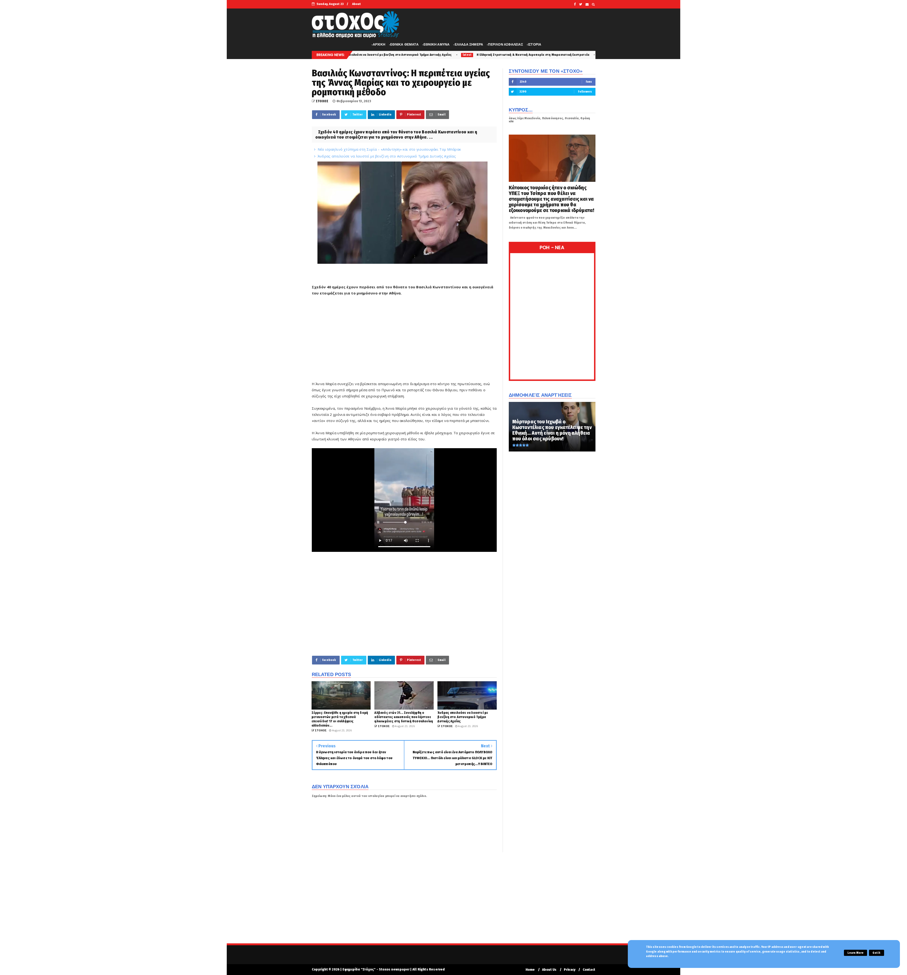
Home (530, 969)
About (356, 4)
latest (356, 54)
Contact (589, 969)
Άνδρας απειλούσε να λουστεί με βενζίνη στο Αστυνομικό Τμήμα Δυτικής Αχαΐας (387, 156)
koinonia (495, 54)
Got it (876, 952)
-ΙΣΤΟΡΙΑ (534, 44)
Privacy (569, 969)
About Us (549, 969)
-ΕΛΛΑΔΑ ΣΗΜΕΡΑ (468, 44)
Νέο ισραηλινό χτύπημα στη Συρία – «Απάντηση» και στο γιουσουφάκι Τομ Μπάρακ (389, 149)
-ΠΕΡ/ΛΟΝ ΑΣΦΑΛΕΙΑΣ (505, 44)
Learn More (855, 952)
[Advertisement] (404, 341)
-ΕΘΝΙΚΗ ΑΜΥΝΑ (436, 44)
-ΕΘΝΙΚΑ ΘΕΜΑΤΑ (404, 44)
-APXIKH (378, 44)
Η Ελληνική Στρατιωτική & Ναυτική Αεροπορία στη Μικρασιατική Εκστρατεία (422, 54)
